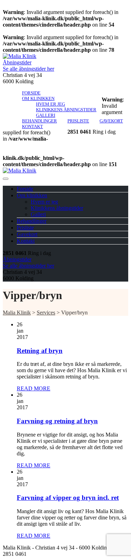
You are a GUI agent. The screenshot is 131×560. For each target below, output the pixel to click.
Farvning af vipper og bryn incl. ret (68, 497)
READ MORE (33, 388)
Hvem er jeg (50, 104)
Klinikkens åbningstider (66, 109)
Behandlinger (39, 120)
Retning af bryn (40, 350)
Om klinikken (38, 98)
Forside (31, 92)
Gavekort (111, 120)
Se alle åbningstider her (28, 69)
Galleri (45, 115)
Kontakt (32, 126)
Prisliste (78, 120)
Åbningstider (17, 62)
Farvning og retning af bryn (57, 421)
